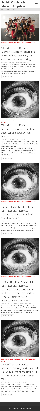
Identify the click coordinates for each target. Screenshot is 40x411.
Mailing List (15, 408)
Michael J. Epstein (22, 62)
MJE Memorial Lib (28, 42)
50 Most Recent (7, 42)
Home (10, 408)
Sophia (9, 45)
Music (3, 45)
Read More (7, 77)
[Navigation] (36, 4)
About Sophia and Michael (25, 408)
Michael (17, 42)
